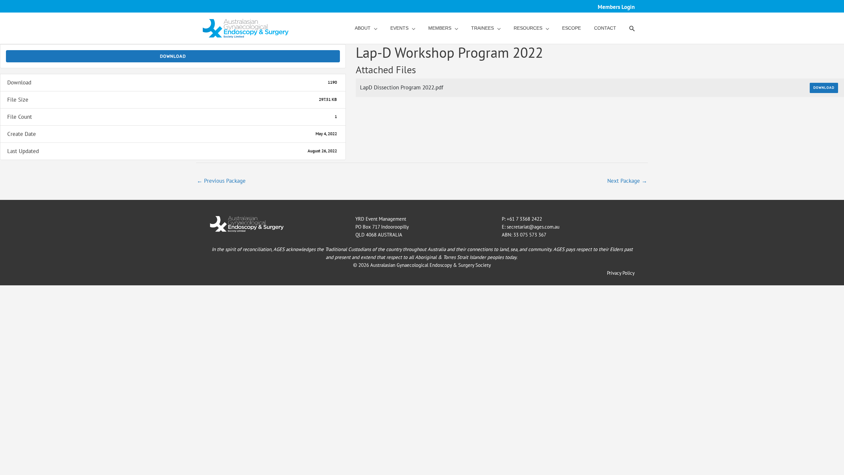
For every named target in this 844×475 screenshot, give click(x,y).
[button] (632, 28)
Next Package (627, 180)
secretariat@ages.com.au (533, 227)
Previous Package (221, 180)
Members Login (616, 7)
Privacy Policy (621, 273)
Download (173, 56)
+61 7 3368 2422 (524, 219)
